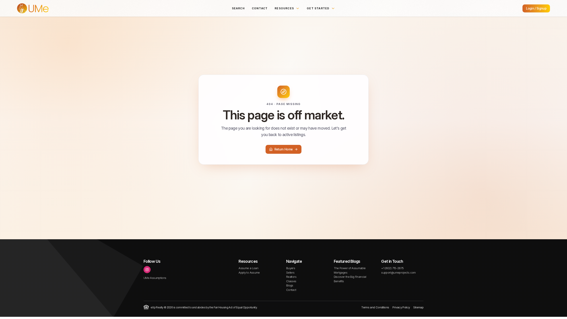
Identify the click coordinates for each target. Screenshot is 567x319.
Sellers (290, 272)
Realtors (291, 276)
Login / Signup (536, 8)
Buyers (290, 268)
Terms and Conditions (375, 307)
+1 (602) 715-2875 (392, 268)
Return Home (283, 149)
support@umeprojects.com (398, 272)
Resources (284, 8)
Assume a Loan (248, 268)
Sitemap (418, 307)
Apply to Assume (249, 272)
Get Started (318, 8)
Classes (291, 281)
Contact (260, 8)
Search (238, 8)
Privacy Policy (401, 307)
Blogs (289, 285)
